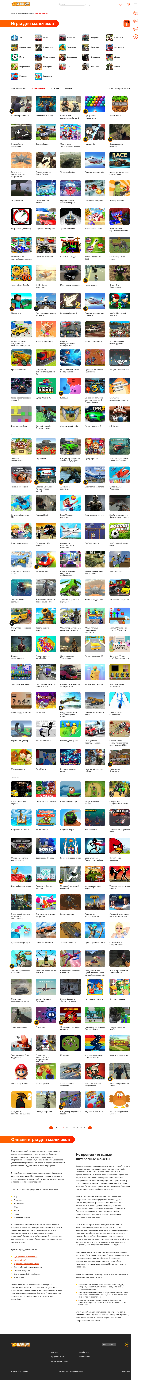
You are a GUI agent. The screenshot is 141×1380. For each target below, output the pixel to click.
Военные (95, 67)
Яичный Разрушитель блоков (119, 1113)
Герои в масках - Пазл (46, 801)
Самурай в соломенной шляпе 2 (20, 1113)
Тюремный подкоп (19, 487)
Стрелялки (48, 47)
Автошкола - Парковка (119, 600)
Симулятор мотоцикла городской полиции (70, 629)
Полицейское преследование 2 (93, 742)
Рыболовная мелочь (94, 999)
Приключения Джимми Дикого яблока (95, 1028)
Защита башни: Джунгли (18, 601)
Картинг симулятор (19, 741)
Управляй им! (42, 569)
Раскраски (71, 47)
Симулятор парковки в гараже (70, 1110)
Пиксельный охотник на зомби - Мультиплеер (20, 916)
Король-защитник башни (43, 629)
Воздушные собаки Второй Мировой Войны (68, 712)
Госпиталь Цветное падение (44, 887)
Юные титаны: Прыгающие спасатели (91, 630)
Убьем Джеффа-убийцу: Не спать (68, 1000)
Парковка (95, 47)
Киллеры (23, 76)
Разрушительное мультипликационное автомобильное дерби (95, 973)
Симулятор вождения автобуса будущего (70, 460)
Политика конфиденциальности (70, 1372)
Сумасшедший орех (69, 801)
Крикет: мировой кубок (70, 858)
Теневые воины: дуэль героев (119, 887)
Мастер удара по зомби (117, 1028)
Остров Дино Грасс (69, 741)
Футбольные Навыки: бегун (118, 544)
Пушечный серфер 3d (21, 942)
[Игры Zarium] (20, 3)
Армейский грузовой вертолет (69, 601)
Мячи (21, 57)
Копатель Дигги (67, 914)
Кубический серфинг (94, 684)
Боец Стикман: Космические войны (94, 859)
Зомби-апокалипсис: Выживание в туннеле (119, 516)
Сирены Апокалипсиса (17, 657)
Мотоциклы (48, 67)
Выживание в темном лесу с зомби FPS (45, 601)
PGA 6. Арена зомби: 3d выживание (118, 972)
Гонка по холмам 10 (94, 656)
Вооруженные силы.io (95, 515)
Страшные (95, 57)
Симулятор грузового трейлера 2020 (45, 685)
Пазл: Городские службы (18, 802)
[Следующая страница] (90, 1127)
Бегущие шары (67, 830)
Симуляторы (25, 47)
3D (20, 38)
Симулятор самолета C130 (20, 572)
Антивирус (40, 1025)
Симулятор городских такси (21, 626)
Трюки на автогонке (44, 942)
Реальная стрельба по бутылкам (46, 972)
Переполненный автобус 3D (43, 657)
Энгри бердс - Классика (115, 859)
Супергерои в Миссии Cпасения (70, 972)
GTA (68, 67)
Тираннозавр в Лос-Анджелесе (20, 1056)
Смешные (118, 38)
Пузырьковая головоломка (25, 1257)
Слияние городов (117, 999)
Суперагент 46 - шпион (43, 544)
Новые (68, 88)
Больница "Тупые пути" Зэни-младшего (119, 657)
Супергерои (72, 57)
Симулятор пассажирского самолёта (67, 545)
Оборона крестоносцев (17, 460)
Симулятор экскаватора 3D (92, 915)
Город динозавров (19, 543)
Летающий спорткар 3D (20, 516)
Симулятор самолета (94, 484)
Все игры (54, 1352)
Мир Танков (41, 459)
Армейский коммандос (65, 485)
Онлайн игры (84, 1352)
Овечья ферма (18, 769)
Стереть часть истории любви (116, 943)
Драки (117, 57)
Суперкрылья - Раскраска (116, 488)
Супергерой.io (91, 459)
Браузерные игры (25, 13)
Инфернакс (41, 712)
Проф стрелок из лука (95, 942)
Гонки (45, 38)
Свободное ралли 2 (44, 1112)
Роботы (117, 67)
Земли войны (91, 830)
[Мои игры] (120, 4)
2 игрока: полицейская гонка (119, 831)
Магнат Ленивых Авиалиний (43, 1000)
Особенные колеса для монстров (19, 859)
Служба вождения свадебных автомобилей (68, 573)
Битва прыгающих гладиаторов (93, 1084)
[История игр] (128, 4)
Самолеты (47, 76)
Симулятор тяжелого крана (94, 713)
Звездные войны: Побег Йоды (117, 685)
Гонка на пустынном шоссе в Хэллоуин (118, 460)
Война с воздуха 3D (94, 600)
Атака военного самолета (67, 1084)
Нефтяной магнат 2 (20, 830)
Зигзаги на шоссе (68, 942)
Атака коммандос (19, 1027)
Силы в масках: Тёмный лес (67, 657)
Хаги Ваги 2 (41, 769)
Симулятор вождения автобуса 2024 (70, 685)
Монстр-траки (49, 57)
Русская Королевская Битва (119, 1082)
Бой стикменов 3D (44, 741)
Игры (13, 13)
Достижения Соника (45, 858)
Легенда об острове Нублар (94, 770)
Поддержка (125, 1372)
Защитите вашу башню (92, 802)
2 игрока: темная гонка (68, 770)
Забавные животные (20, 684)
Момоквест (65, 1055)
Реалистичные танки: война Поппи (94, 572)
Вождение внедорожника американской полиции (42, 1058)
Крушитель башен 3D (94, 1112)
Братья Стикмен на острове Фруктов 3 (118, 629)
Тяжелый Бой (42, 515)
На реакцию (24, 67)
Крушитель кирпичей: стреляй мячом (94, 1056)
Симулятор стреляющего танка (20, 1000)
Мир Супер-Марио (19, 1083)
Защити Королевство (118, 1055)
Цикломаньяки (116, 571)
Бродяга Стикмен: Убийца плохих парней (44, 486)
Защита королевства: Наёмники (20, 969)
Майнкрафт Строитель (114, 767)
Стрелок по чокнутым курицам (70, 1026)
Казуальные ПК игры (59, 1361)
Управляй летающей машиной (69, 885)
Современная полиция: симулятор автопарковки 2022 (118, 743)
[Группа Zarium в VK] (127, 1345)
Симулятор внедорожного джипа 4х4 (118, 803)
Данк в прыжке (42, 1083)
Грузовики (119, 47)
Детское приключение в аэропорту (45, 915)
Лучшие (55, 88)
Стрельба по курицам (21, 886)
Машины (71, 38)
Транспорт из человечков (115, 713)
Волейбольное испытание (67, 516)
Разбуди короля (92, 543)
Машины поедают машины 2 (93, 887)
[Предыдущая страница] (51, 1127)
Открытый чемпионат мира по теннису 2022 (119, 915)
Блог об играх (84, 1357)
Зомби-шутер (42, 830)
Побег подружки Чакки (21, 712)
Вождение (95, 38)
